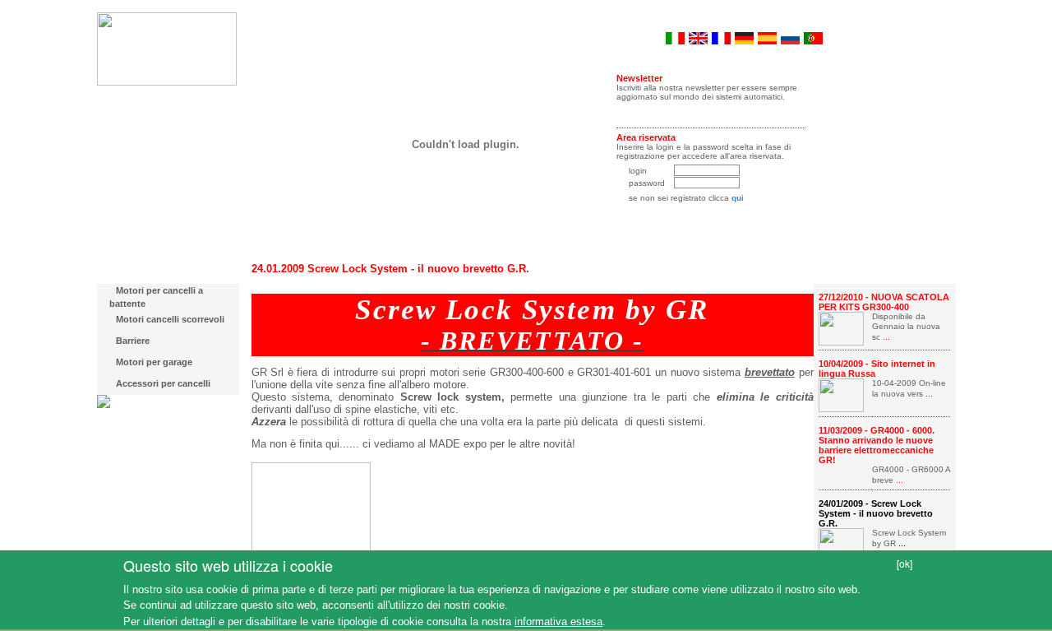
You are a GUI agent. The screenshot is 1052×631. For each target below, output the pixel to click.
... (885, 336)
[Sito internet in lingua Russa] (841, 393)
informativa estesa (558, 621)
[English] (698, 36)
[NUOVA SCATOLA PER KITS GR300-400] (841, 327)
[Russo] (790, 36)
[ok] (904, 563)
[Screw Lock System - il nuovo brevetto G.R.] (841, 543)
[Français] (721, 36)
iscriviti (711, 111)
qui (737, 197)
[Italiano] (675, 36)
